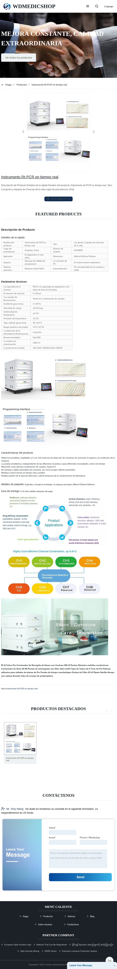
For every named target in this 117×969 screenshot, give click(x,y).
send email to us (60, 199)
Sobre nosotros (45, 924)
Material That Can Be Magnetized (52, 944)
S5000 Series (51, 951)
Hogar (8, 85)
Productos (22, 85)
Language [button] (108, 6)
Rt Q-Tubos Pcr (8, 665)
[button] (87, 6)
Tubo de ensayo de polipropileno (37, 676)
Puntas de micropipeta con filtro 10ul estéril (49, 669)
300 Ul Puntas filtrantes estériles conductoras (86, 665)
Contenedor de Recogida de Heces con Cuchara (40, 665)
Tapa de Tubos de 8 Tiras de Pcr (86, 669)
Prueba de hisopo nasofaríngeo (56, 672)
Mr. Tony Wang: (15, 808)
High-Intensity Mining (29, 951)
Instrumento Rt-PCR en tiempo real (22, 688)
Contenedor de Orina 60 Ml (14, 669)
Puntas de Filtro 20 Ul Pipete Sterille (89, 672)
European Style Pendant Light (17, 944)
